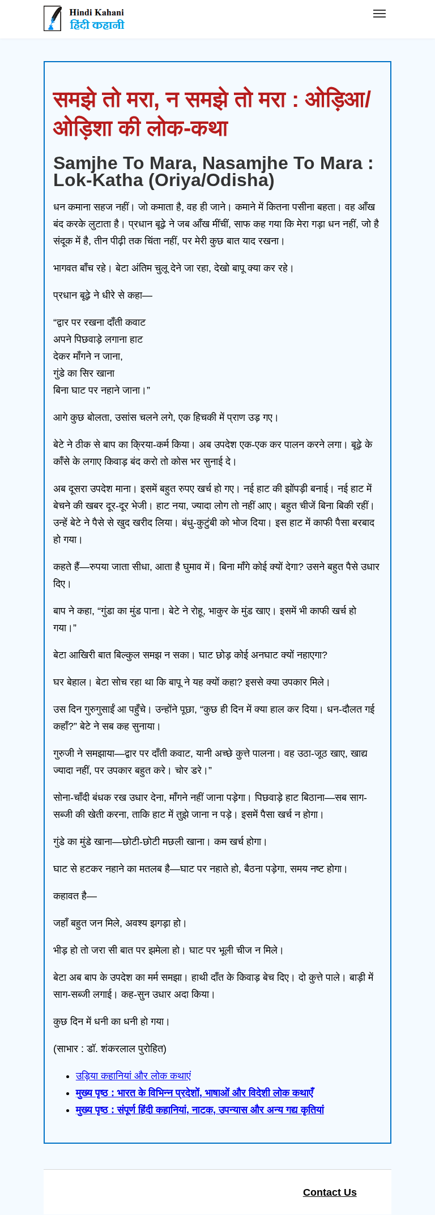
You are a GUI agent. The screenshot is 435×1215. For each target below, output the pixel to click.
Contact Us (330, 1192)
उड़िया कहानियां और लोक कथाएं (133, 1076)
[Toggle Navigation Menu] (379, 13)
